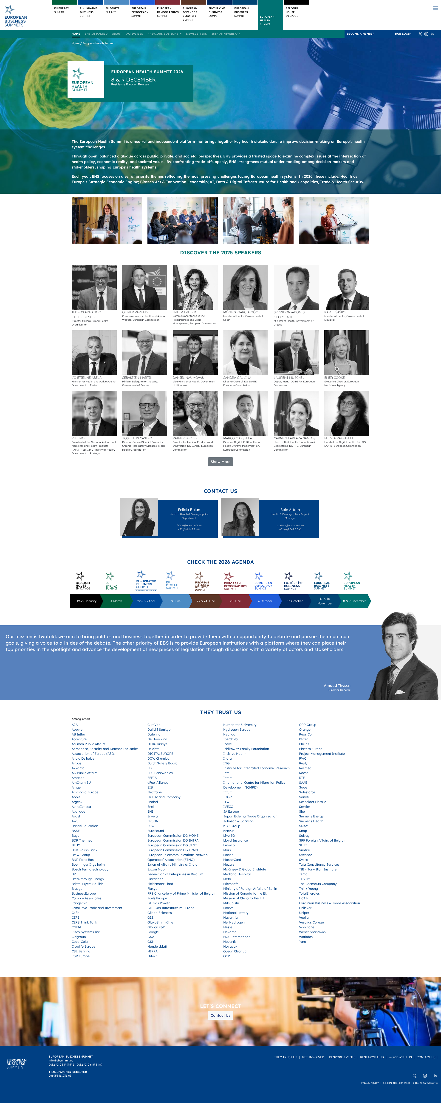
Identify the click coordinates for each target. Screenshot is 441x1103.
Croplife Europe (83, 946)
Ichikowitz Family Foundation (246, 749)
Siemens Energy (311, 816)
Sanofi (304, 797)
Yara (302, 942)
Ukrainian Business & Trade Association (329, 903)
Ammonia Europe (85, 792)
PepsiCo (305, 734)
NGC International (237, 937)
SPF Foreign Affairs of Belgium (322, 840)
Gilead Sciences (159, 913)
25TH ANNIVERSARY (226, 33)
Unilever (305, 908)
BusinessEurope (84, 893)
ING (226, 763)
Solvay (304, 836)
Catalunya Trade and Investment (97, 908)
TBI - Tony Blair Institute (317, 869)
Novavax (230, 946)
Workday (306, 937)
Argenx (77, 802)
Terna (303, 874)
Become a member (360, 33)
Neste (227, 927)
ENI (150, 811)
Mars (227, 850)
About (117, 33)
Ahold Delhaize (83, 758)
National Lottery (236, 913)
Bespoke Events (342, 1057)
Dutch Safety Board (162, 763)
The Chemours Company (318, 884)
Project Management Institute (322, 754)
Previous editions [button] (163, 33)
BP (74, 874)
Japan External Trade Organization (250, 816)
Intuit (227, 792)
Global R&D (156, 927)
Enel (150, 807)
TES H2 (304, 879)
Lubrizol (229, 845)
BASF (76, 831)
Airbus (76, 763)
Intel (226, 773)
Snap (303, 831)
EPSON (152, 821)
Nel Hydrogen (234, 922)
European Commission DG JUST (172, 845)
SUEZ (303, 845)
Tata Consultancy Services (319, 864)
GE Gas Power (158, 903)
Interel (228, 778)
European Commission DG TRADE (173, 850)
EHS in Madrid (96, 33)
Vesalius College (311, 922)
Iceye (227, 744)
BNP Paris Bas (83, 860)
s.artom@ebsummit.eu (290, 525)
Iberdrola (230, 739)
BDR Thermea (82, 840)
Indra (227, 758)
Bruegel (77, 889)
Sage (303, 787)
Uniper (304, 913)
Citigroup (79, 937)
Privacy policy (370, 1083)
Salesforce (307, 792)
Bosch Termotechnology (90, 869)
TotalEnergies (309, 893)
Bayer (76, 836)
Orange (305, 729)
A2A (75, 725)
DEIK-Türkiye (157, 744)
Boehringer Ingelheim (88, 864)
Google (153, 932)
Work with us (400, 1057)
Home (76, 33)
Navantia (230, 917)
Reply (303, 763)
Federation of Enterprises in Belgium (175, 874)
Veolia (304, 917)
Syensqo (305, 855)
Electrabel (154, 792)
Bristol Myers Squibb (87, 884)
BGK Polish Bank (84, 850)
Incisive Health (234, 754)
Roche (303, 773)
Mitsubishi (231, 903)
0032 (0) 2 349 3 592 (61, 1064)
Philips (304, 744)
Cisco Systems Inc (86, 932)
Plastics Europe (310, 749)
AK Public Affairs (84, 773)
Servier (304, 807)
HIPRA (152, 951)
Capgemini (80, 903)
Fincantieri (155, 879)
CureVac (153, 725)
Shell (302, 811)
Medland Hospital (237, 874)
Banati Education (85, 826)
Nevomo (230, 932)
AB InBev (79, 734)
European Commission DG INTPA (172, 840)
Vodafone (306, 927)
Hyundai (229, 734)
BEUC (76, 845)
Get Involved (313, 1057)
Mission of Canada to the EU (245, 893)
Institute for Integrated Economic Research (256, 768)
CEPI (75, 917)
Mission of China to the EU (243, 898)
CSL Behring (81, 951)
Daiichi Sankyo (159, 729)
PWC (302, 758)
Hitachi (152, 956)
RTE (302, 778)
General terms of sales (396, 1083)
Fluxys (152, 889)
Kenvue (229, 831)
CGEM (76, 927)
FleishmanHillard (160, 884)
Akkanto (78, 768)
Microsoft (230, 884)
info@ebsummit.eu (61, 1060)
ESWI (151, 826)
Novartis (230, 942)
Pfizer (303, 739)
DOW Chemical (158, 758)
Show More (220, 461)
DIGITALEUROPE (160, 754)
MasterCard (232, 860)
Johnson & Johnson (238, 821)
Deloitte (153, 749)
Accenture (79, 739)
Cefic (75, 913)
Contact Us (220, 1015)
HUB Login (403, 33)
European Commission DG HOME (172, 836)
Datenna (154, 734)
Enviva (152, 816)
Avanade (78, 811)
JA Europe (231, 811)
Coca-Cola (80, 942)
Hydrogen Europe (236, 729)
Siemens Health (311, 821)
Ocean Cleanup (234, 951)
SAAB (303, 782)
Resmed (305, 768)
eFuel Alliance (157, 782)
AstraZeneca (81, 807)
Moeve (228, 908)
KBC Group (231, 826)
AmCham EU (81, 782)
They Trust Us (285, 1057)
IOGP (227, 797)
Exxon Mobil (156, 869)
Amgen (77, 787)
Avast (76, 816)
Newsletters (196, 33)
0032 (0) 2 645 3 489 (89, 1064)
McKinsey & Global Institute (244, 869)
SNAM (303, 826)
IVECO (228, 807)
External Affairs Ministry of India (172, 864)
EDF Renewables (160, 773)
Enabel (152, 802)
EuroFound (155, 831)
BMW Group (81, 855)
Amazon (78, 778)
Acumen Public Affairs (88, 744)
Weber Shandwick (313, 932)
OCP (226, 956)
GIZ (150, 917)
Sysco (303, 860)
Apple (76, 797)
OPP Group (307, 725)
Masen (228, 855)
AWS (75, 821)
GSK (150, 942)
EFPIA (152, 778)
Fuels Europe (157, 898)
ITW (226, 802)
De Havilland (157, 739)
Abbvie (77, 729)
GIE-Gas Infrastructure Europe (170, 908)
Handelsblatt (157, 946)
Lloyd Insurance (235, 840)
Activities (134, 33)
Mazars (229, 864)
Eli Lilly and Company (164, 797)
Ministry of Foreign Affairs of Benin (250, 889)
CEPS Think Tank (84, 922)
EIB (150, 787)
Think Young (308, 889)
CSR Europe (81, 956)
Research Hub (372, 1057)
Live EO (229, 836)
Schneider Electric (312, 802)
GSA (150, 937)
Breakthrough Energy (88, 879)
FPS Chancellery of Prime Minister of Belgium (181, 893)
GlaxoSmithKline (160, 922)
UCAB (303, 898)
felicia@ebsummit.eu (189, 525)
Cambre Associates (86, 898)
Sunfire (304, 850)
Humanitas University (240, 725)
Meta (227, 879)
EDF (150, 768)
